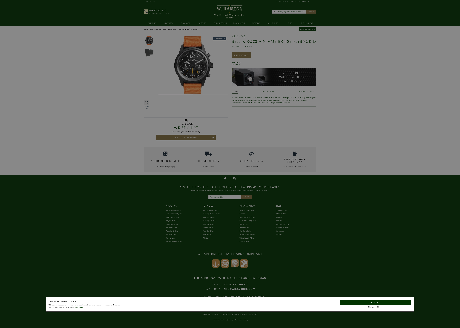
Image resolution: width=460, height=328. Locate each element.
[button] (375, 307)
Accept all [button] (375, 303)
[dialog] (230, 304)
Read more (79, 307)
